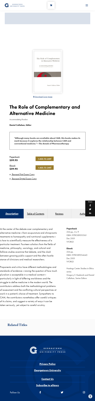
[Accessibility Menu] (90, 396)
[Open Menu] (87, 5)
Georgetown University (47, 370)
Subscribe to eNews (47, 385)
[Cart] (51, 5)
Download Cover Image (43, 97)
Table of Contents (35, 213)
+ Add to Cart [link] (44, 159)
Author (83, 213)
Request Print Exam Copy (23, 174)
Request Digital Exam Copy (24, 178)
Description (11, 213)
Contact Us (47, 379)
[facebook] (40, 392)
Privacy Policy (48, 364)
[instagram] (84, 392)
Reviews (59, 213)
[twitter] (62, 392)
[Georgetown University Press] (14, 5)
